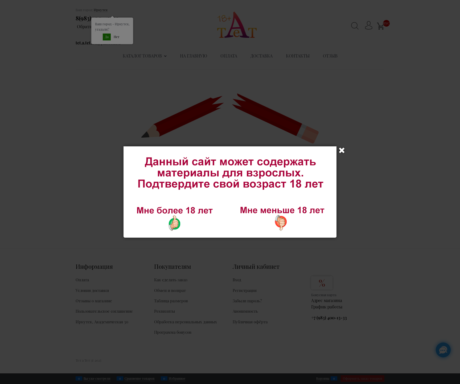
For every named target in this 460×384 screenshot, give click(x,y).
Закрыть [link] (342, 150)
